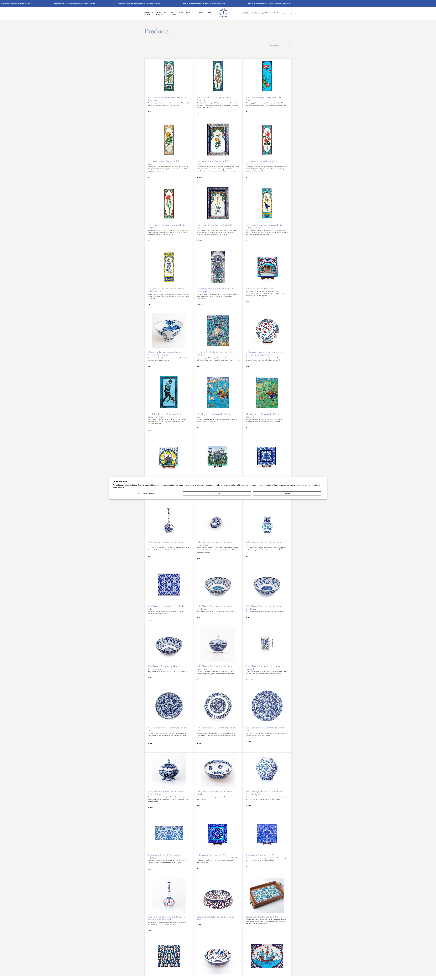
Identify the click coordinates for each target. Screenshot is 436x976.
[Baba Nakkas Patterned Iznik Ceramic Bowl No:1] (217, 597)
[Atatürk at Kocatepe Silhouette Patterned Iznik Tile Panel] (169, 407)
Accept (217, 493)
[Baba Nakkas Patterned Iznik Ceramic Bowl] (217, 784)
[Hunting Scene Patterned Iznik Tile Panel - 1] (217, 407)
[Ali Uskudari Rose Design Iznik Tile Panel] (169, 154)
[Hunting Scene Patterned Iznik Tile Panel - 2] (267, 407)
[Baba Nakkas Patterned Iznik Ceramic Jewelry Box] (217, 535)
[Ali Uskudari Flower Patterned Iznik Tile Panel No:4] (169, 90)
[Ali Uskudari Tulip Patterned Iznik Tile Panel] (217, 218)
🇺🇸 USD (276, 12)
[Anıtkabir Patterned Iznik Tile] (267, 281)
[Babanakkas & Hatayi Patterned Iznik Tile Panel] (169, 847)
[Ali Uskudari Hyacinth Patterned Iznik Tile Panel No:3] (169, 281)
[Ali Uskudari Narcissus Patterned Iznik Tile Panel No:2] (267, 218)
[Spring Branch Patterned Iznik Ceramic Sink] (217, 908)
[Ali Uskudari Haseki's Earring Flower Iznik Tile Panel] (267, 154)
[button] (265, 13)
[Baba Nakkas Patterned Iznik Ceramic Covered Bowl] (169, 784)
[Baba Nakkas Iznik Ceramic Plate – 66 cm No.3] (267, 720)
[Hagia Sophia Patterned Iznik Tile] (169, 471)
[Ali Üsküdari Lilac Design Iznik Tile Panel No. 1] (217, 90)
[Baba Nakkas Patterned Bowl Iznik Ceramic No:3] (169, 658)
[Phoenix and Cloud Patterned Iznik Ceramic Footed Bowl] (169, 344)
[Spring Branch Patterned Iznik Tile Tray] (267, 908)
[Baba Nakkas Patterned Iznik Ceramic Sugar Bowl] (217, 658)
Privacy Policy (118, 487)
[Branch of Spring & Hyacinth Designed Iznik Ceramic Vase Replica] (169, 908)
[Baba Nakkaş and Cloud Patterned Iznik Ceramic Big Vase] (267, 784)
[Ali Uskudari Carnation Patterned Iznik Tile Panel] (169, 218)
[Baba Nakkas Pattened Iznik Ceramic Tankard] (267, 658)
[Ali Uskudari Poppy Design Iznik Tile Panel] (267, 90)
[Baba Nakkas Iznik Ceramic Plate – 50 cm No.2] (217, 720)
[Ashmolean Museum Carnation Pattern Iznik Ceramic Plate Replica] (267, 344)
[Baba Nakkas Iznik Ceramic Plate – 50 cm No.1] (169, 720)
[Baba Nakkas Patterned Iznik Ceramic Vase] (169, 535)
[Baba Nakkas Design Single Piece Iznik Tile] (169, 597)
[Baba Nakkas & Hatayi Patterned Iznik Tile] (267, 471)
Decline (287, 493)
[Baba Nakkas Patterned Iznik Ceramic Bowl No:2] (267, 597)
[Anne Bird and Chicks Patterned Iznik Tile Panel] (217, 344)
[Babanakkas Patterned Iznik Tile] (217, 847)
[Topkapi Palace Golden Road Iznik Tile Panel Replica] (217, 281)
